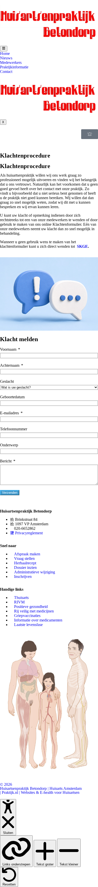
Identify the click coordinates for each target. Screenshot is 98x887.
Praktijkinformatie (14, 67)
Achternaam (9, 365)
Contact (6, 71)
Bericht (6, 461)
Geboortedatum (12, 397)
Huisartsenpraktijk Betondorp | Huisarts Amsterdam (41, 788)
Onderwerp (9, 445)
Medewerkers (11, 62)
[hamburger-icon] (3, 48)
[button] (1, 141)
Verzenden (9, 492)
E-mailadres (9, 413)
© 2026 (6, 784)
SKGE (82, 246)
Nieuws (6, 58)
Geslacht (7, 381)
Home (5, 53)
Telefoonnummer (13, 429)
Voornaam (8, 349)
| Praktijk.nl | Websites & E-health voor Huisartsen (39, 792)
